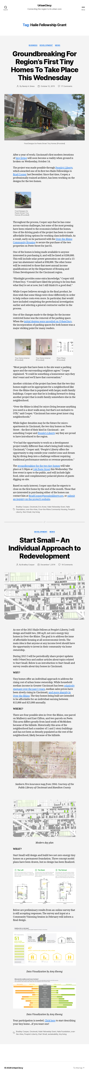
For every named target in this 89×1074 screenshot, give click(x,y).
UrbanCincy (44, 5)
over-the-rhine (31, 509)
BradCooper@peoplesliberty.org (46, 495)
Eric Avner (42, 507)
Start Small (27, 512)
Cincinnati (33, 507)
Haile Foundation (63, 1031)
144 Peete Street (41, 469)
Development (46, 45)
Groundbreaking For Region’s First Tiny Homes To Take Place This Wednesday (44, 65)
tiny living (21, 158)
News (57, 45)
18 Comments (67, 565)
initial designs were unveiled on (48, 321)
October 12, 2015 (48, 86)
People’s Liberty (63, 167)
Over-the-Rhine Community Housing (52, 509)
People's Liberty (30, 1034)
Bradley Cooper (22, 507)
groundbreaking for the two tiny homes (39, 465)
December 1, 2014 (48, 565)
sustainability (53, 1034)
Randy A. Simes (28, 86)
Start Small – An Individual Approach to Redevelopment (44, 548)
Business (33, 45)
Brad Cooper (20, 174)
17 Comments (66, 86)
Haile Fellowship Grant (56, 507)
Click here (50, 1020)
